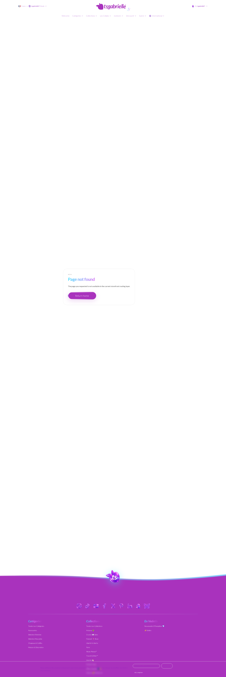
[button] (113, 576)
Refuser (167, 666)
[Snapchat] (138, 606)
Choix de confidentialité (146, 666)
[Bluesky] (147, 606)
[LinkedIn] (130, 606)
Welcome (65, 16)
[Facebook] (104, 606)
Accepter (139, 672)
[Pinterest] (121, 606)
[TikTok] (87, 606)
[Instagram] (79, 606)
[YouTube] (96, 606)
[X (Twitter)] (113, 606)
